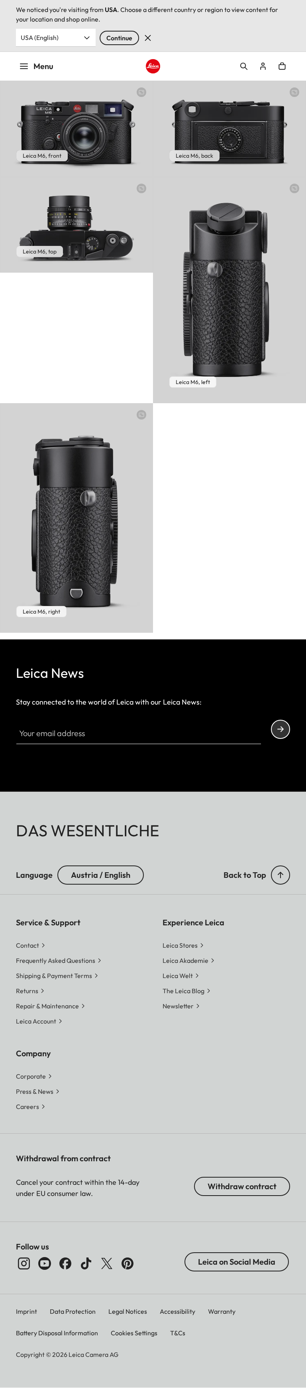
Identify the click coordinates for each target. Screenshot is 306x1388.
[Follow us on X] (107, 1263)
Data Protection (73, 1311)
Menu (43, 66)
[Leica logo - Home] (153, 66)
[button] (280, 875)
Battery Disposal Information (57, 1333)
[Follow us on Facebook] (65, 1263)
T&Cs (177, 1333)
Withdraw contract (242, 1186)
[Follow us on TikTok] (86, 1263)
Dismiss (148, 38)
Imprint (26, 1311)
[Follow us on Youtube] (45, 1263)
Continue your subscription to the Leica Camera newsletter (280, 729)
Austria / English (100, 875)
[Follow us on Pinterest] (127, 1263)
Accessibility (177, 1311)
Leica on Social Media (236, 1262)
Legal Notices (127, 1311)
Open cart (282, 66)
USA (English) (40, 38)
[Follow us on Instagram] (24, 1263)
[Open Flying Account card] (263, 66)
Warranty (221, 1311)
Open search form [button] (244, 66)
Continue (119, 38)
